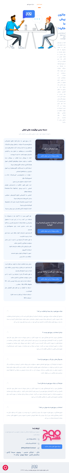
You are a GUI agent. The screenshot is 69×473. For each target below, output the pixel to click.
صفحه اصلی (39, 4)
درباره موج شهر (30, 4)
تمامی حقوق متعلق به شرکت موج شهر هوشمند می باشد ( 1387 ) (34, 470)
